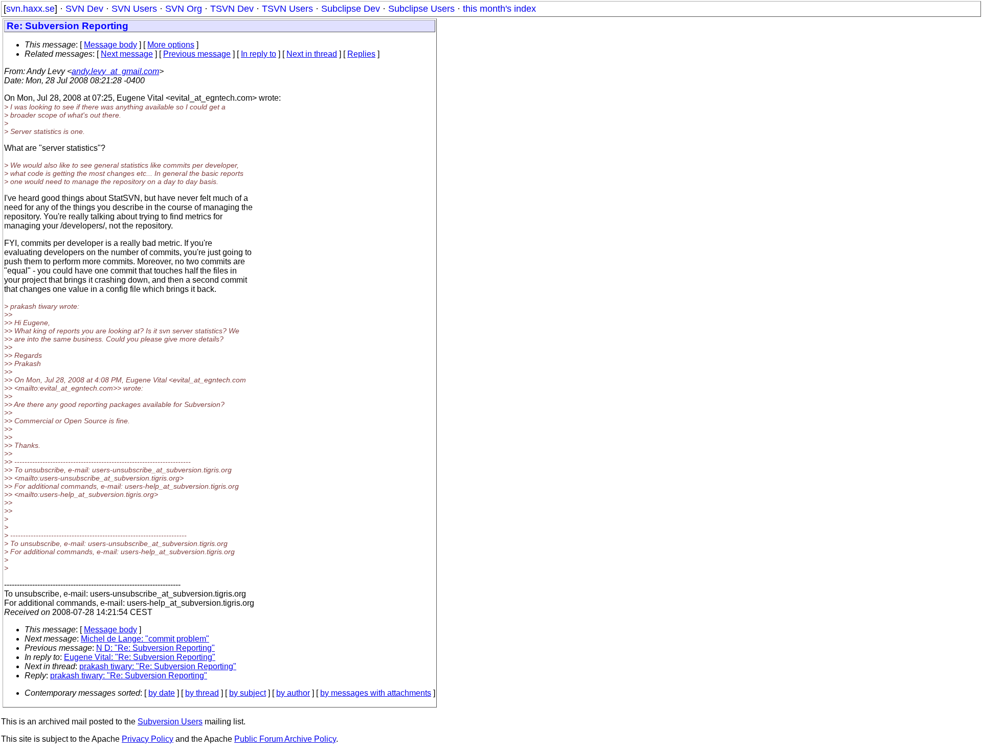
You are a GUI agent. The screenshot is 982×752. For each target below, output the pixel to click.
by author (293, 693)
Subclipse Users (421, 9)
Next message (127, 54)
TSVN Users (287, 9)
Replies (361, 54)
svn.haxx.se (30, 9)
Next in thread (311, 54)
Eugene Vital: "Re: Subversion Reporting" (139, 657)
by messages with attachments (375, 693)
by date (161, 693)
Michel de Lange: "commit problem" (145, 638)
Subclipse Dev (350, 9)
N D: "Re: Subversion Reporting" (155, 648)
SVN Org (183, 9)
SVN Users (134, 9)
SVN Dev (84, 9)
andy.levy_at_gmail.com (115, 71)
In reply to (258, 54)
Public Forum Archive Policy (285, 739)
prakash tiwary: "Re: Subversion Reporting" (157, 666)
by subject (247, 693)
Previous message (197, 54)
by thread (202, 693)
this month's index (499, 9)
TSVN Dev (232, 9)
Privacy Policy (147, 739)
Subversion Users (170, 721)
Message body (110, 44)
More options (170, 44)
